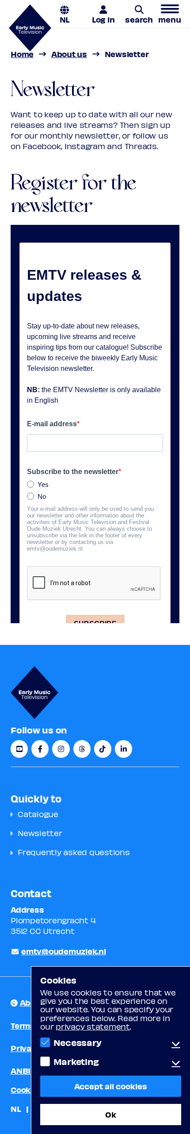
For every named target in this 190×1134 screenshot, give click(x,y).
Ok (110, 1114)
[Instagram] (60, 749)
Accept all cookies (110, 1086)
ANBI (20, 1070)
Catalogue (38, 813)
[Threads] (82, 749)
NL (65, 18)
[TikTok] (102, 749)
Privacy (26, 1048)
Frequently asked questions (74, 851)
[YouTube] (19, 749)
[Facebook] (40, 749)
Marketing (76, 1061)
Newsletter (40, 832)
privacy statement (93, 1026)
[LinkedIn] (123, 749)
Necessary (77, 1042)
